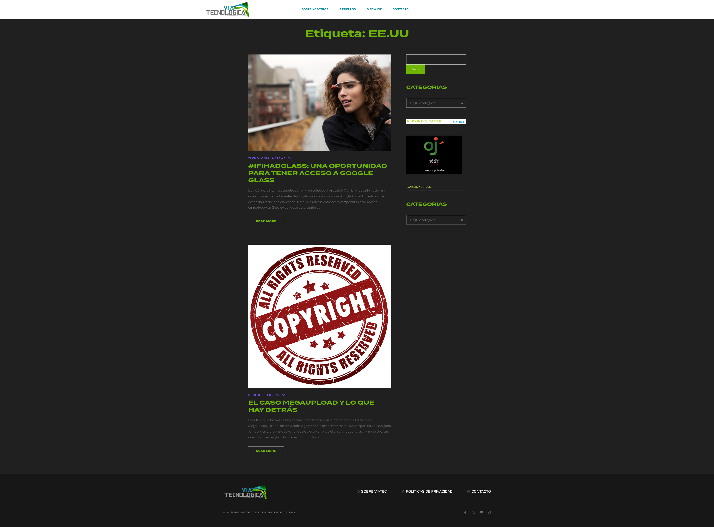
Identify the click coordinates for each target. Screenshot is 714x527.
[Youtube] (481, 512)
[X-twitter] (473, 512)
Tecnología (259, 158)
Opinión (255, 395)
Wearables (281, 158)
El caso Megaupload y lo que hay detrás (311, 406)
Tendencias (275, 395)
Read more (266, 221)
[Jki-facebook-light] (465, 512)
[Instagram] (489, 512)
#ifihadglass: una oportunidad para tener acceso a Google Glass (317, 173)
